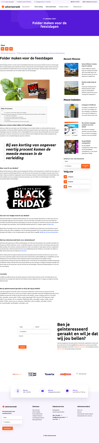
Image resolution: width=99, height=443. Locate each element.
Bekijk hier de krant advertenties (49, 232)
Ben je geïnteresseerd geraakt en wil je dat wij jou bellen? (17, 121)
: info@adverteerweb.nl (90, 1)
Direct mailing (39, 6)
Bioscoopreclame (37, 419)
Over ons (79, 410)
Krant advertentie (51, 6)
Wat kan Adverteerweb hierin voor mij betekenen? (16, 118)
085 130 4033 (75, 1)
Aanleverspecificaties (58, 412)
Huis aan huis (25, 6)
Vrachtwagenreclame (38, 417)
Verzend (22, 347)
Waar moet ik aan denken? (11, 115)
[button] (2, 49)
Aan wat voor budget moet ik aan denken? (14, 117)
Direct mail (5, 53)
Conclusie (8, 120)
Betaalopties (56, 410)
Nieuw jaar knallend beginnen (57, 53)
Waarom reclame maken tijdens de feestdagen (16, 112)
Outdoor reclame (63, 6)
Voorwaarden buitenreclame (85, 414)
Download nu (85, 166)
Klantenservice (77, 6)
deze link (51, 224)
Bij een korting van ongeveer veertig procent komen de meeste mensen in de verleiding (23, 114)
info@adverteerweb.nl (80, 347)
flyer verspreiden (22, 53)
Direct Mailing (36, 412)
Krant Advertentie (37, 414)
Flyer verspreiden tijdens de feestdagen (38, 53)
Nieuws (79, 412)
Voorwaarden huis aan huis (84, 415)
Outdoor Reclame (37, 415)
